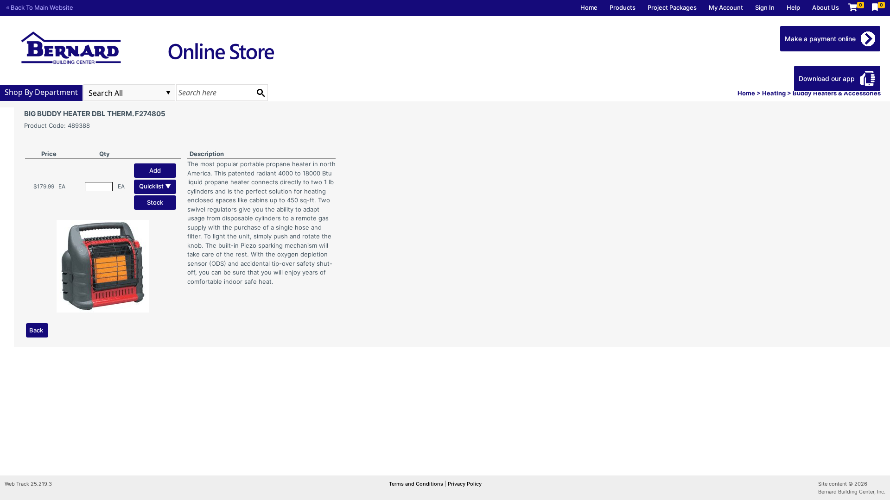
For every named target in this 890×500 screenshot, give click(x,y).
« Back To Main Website (39, 7)
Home (589, 7)
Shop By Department (41, 92)
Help (793, 7)
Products (623, 7)
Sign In (765, 7)
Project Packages (672, 7)
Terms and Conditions (417, 484)
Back (36, 330)
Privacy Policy (465, 484)
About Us (825, 7)
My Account (726, 7)
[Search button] (260, 92)
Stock (155, 202)
